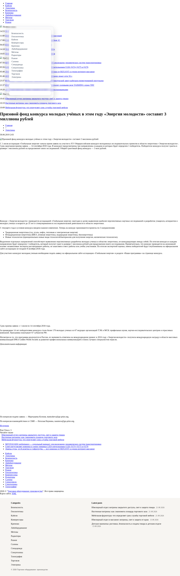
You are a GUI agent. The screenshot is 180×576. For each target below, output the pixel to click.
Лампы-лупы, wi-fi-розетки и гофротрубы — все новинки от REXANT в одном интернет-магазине (50, 449)
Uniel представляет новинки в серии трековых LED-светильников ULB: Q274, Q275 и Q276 (46, 446)
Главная (8, 3)
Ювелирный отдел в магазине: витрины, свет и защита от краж (120, 520)
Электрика (10, 8)
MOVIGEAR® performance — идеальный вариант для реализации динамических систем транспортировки (53, 444)
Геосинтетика (11, 472)
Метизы (8, 17)
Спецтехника (11, 484)
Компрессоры (11, 475)
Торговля (9, 20)
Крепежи (9, 13)
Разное (8, 22)
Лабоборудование (13, 15)
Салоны (8, 479)
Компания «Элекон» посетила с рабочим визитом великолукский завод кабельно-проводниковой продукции (54, 80)
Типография (10, 487)
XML (14, 493)
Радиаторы (10, 477)
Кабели (8, 5)
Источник (4, 426)
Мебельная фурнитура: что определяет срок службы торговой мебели (36, 107)
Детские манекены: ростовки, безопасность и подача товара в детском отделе (126, 524)
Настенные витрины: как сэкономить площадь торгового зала (33, 103)
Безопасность (11, 10)
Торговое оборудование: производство (25, 491)
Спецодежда (10, 482)
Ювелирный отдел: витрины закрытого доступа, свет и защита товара (36, 98)
